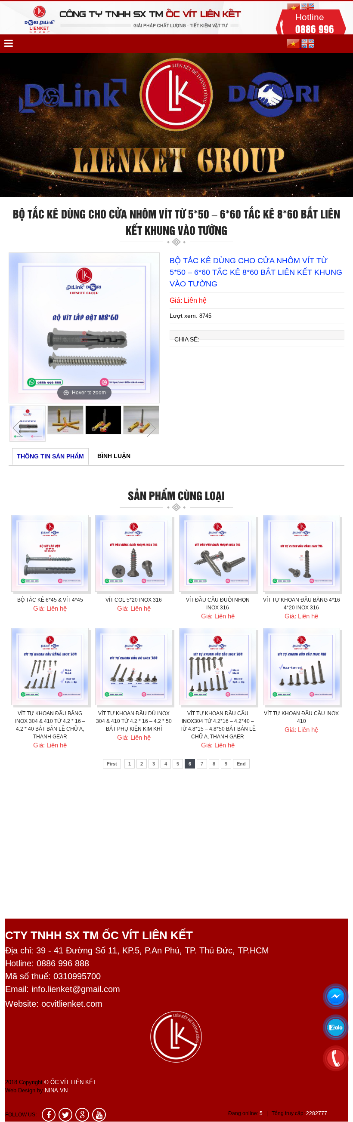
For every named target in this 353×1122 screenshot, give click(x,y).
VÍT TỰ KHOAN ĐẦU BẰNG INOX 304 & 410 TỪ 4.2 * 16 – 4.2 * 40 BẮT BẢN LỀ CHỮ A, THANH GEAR (50, 725)
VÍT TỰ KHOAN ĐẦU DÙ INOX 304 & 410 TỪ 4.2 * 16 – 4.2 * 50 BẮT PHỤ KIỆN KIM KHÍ (134, 721)
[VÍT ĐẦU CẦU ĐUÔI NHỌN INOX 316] (218, 553)
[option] (176, 125)
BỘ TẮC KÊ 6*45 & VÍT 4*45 (50, 600)
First (112, 763)
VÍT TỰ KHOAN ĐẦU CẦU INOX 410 (301, 717)
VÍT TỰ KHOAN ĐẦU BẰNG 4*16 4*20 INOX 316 (301, 604)
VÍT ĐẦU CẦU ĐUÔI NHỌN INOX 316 (218, 604)
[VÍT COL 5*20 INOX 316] (134, 553)
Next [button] (151, 428)
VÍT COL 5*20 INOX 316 (133, 600)
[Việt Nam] (294, 45)
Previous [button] (17, 428)
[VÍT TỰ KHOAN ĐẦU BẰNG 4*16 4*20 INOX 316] (301, 553)
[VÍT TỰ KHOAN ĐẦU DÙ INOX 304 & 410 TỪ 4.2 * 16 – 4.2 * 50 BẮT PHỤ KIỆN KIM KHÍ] (134, 666)
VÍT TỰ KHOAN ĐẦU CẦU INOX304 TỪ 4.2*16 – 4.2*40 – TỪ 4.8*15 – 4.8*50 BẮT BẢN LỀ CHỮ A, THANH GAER (218, 725)
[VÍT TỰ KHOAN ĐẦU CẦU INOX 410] (301, 666)
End (241, 763)
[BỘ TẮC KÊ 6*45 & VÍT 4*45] (50, 553)
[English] (307, 45)
